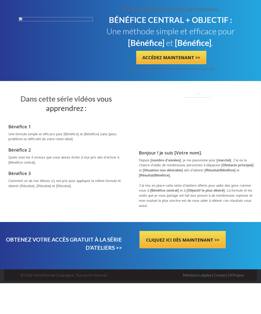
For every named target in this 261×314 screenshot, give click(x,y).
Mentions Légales (197, 275)
